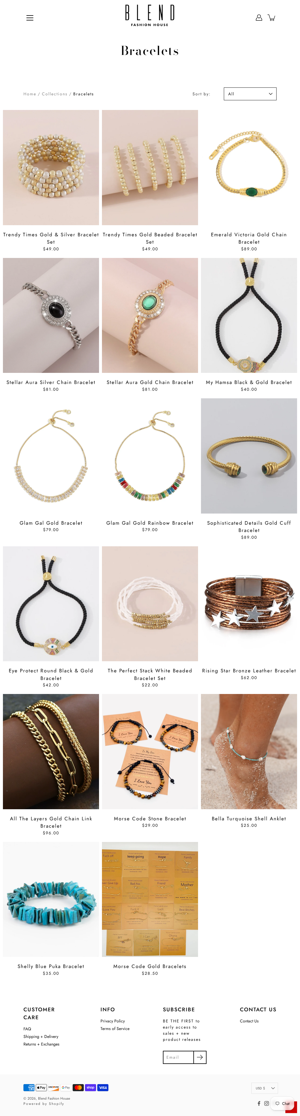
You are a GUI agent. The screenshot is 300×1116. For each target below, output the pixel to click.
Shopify (56, 1103)
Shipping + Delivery (40, 1036)
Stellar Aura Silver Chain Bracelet (51, 382)
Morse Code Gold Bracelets (150, 966)
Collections (55, 94)
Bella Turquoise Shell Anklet (249, 818)
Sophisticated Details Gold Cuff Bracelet (249, 526)
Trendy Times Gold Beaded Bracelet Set (150, 238)
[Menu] (29, 18)
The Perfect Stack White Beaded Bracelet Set (150, 674)
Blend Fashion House (54, 1098)
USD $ (260, 1088)
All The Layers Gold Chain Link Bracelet (51, 822)
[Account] (259, 17)
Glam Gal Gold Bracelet (51, 522)
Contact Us (249, 1021)
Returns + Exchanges (41, 1044)
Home (29, 94)
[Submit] (200, 1057)
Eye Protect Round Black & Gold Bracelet (51, 674)
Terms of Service (114, 1028)
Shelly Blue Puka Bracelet (51, 966)
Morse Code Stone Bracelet (150, 818)
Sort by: (201, 94)
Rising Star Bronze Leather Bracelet (249, 670)
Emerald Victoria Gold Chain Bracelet (249, 238)
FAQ (27, 1029)
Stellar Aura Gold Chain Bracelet (150, 382)
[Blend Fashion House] (150, 17)
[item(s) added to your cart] (272, 17)
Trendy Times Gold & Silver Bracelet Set (51, 238)
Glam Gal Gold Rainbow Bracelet (150, 522)
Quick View (51, 167)
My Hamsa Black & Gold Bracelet (249, 382)
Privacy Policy (112, 1021)
